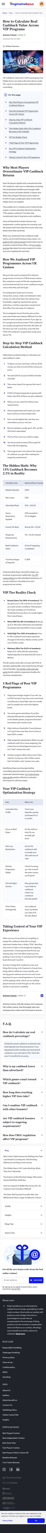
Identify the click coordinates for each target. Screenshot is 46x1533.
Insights (6, 1420)
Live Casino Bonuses (11, 1462)
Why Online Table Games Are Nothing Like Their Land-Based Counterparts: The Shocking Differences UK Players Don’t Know (23, 1159)
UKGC (5, 1372)
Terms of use (8, 1362)
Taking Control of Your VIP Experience (24, 157)
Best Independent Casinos (14, 1438)
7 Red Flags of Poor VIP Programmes (23, 143)
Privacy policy (9, 1357)
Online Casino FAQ (10, 1415)
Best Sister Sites (9, 1443)
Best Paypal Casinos (11, 1433)
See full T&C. (16, 1289)
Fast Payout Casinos (11, 1448)
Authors (6, 1395)
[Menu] (3, 4)
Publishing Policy (10, 1410)
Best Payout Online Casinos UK (15, 1453)
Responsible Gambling (12, 1348)
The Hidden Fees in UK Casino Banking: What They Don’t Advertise (21, 1169)
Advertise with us (10, 1400)
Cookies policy (9, 1367)
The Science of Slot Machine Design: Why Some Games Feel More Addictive (22, 1178)
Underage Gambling (11, 1352)
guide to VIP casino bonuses (14, 242)
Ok (36, 1521)
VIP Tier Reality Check (18, 137)
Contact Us (7, 1405)
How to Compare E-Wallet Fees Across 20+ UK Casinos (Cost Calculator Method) (22, 1187)
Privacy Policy (8, 1521)
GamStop (7, 1377)
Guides (11, 13)
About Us (6, 1390)
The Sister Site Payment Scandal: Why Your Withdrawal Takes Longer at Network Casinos (22, 1196)
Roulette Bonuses (10, 1457)
